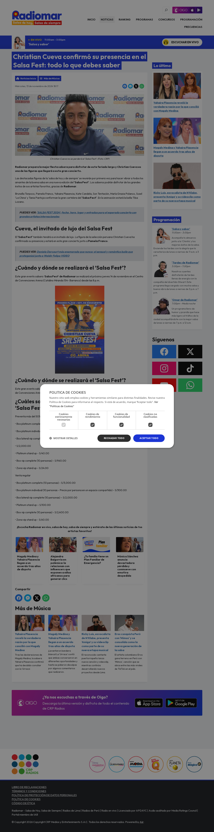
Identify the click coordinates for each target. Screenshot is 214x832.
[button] (63, 438)
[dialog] (107, 416)
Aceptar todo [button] (149, 438)
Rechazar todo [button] (114, 438)
